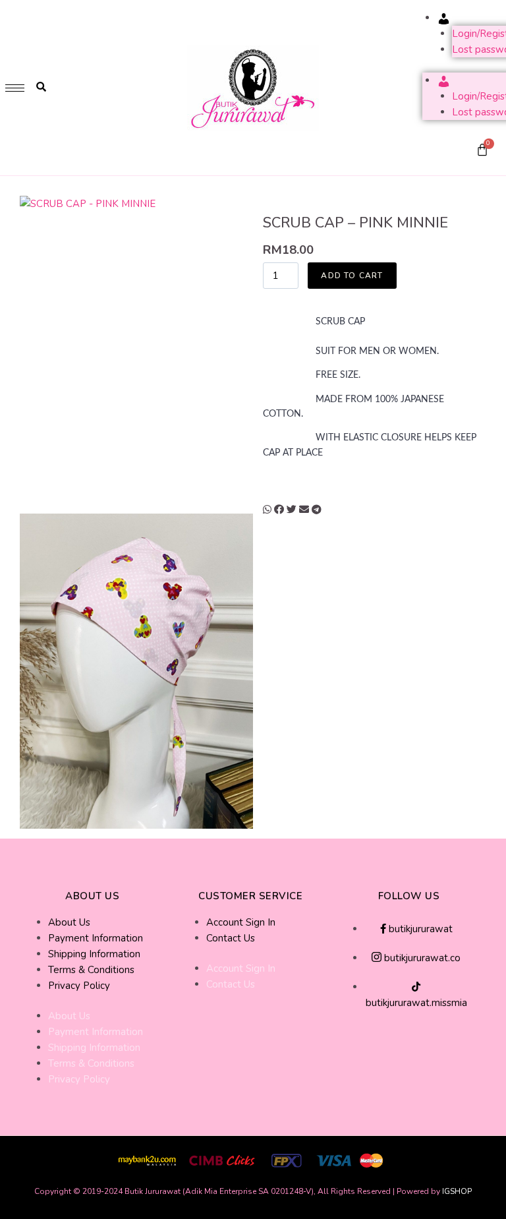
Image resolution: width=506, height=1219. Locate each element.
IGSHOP (457, 1191)
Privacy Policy (79, 985)
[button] (267, 510)
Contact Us (230, 938)
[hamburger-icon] (15, 88)
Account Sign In (240, 922)
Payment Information (95, 938)
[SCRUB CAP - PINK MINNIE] (136, 353)
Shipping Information (94, 954)
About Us (69, 922)
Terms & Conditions (91, 969)
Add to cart (352, 275)
